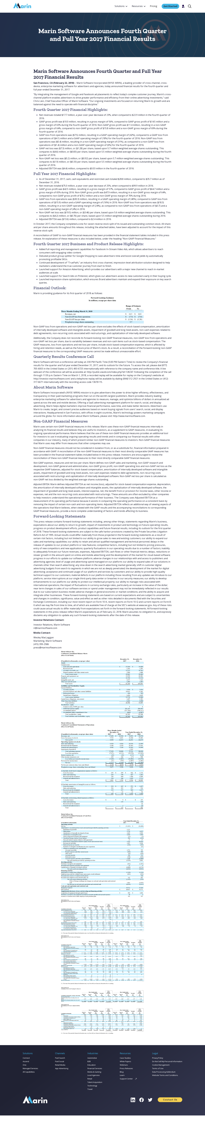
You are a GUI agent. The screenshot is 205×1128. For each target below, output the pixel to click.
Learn (122, 1075)
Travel (89, 1089)
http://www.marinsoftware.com (129, 416)
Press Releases (126, 1068)
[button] (121, 6)
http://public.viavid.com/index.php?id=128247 (110, 371)
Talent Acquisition (94, 1082)
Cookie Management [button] (160, 1065)
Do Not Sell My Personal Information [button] (167, 1061)
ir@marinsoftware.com (45, 628)
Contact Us (170, 1099)
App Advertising (61, 1068)
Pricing (153, 6)
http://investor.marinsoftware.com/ (51, 378)
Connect (26, 1058)
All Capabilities (29, 1072)
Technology (92, 1085)
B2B (89, 1061)
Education (91, 1065)
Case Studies (125, 1058)
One (24, 1065)
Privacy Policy (157, 1058)
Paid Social (59, 1061)
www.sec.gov (145, 605)
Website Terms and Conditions (165, 1075)
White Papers (125, 1061)
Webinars (124, 1065)
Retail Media (60, 1065)
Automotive (92, 1058)
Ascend (26, 1061)
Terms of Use (157, 1068)
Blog (121, 1072)
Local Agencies (93, 1075)
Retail (89, 1078)
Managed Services (30, 1068)
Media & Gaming (94, 1072)
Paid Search (60, 1058)
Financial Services (94, 1068)
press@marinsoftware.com (47, 647)
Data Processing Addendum (163, 1072)
